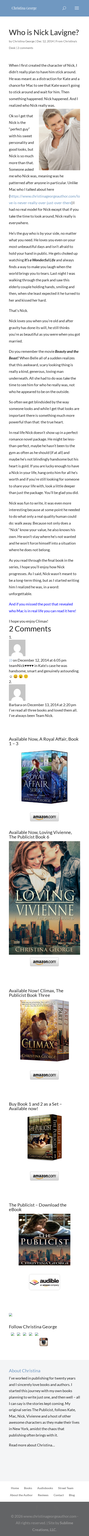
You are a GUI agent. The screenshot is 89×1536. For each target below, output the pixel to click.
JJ (10, 660)
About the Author (21, 1495)
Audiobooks (45, 1488)
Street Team (65, 1488)
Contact (59, 1495)
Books (28, 1488)
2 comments (25, 48)
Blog (72, 1495)
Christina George (24, 41)
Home (15, 1488)
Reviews (43, 1495)
